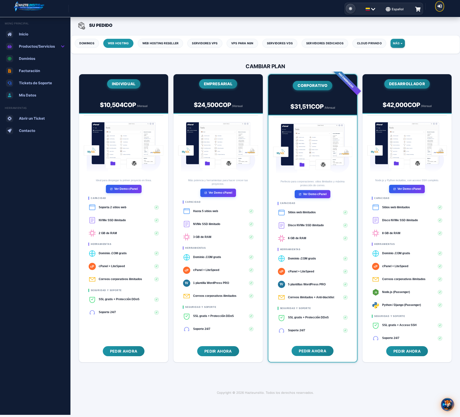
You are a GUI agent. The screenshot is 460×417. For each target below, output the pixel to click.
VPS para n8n (242, 43)
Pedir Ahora (124, 351)
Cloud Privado (369, 43)
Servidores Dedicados (325, 43)
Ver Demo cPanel (126, 188)
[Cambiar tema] (350, 8)
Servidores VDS (280, 43)
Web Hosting (118, 43)
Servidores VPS (205, 43)
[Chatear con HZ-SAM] (447, 404)
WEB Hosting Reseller (160, 43)
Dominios (86, 43)
